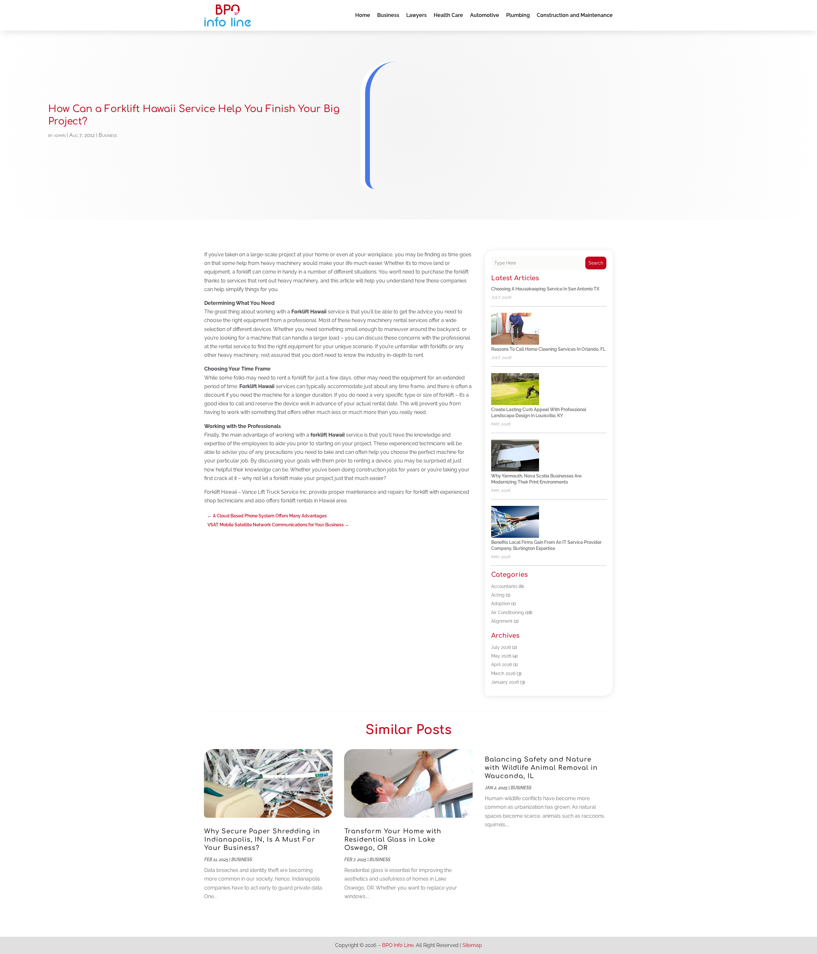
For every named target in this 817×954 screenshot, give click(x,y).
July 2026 (501, 647)
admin (59, 135)
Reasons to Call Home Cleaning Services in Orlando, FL (548, 349)
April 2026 (501, 664)
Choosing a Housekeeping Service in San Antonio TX (545, 288)
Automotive (484, 15)
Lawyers (416, 15)
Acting (498, 594)
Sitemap (472, 945)
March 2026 (503, 673)
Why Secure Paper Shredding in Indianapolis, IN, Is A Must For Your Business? (262, 840)
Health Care (448, 15)
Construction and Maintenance (575, 15)
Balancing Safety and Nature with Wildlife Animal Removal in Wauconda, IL (541, 768)
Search (595, 263)
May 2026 (501, 655)
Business (388, 15)
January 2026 (505, 682)
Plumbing (518, 15)
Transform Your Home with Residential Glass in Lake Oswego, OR (392, 840)
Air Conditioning (507, 612)
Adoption (500, 603)
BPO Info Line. (398, 945)
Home (362, 15)
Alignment (502, 621)
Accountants (504, 586)
